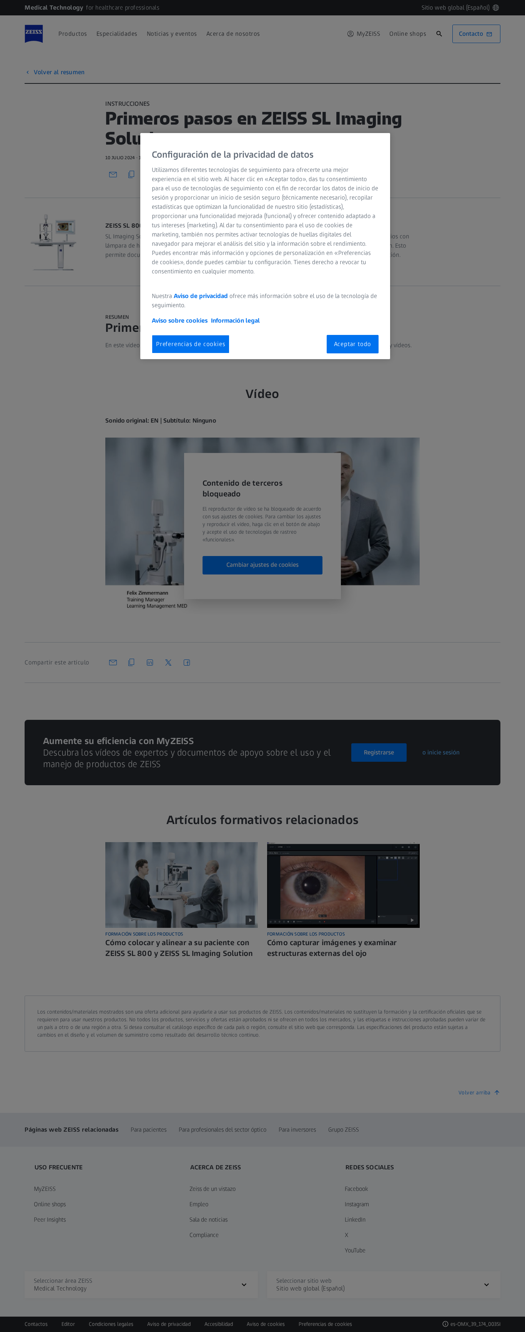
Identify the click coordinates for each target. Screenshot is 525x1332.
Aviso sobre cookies (180, 320)
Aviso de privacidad (201, 296)
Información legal (235, 320)
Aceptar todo (353, 344)
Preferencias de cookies (190, 344)
